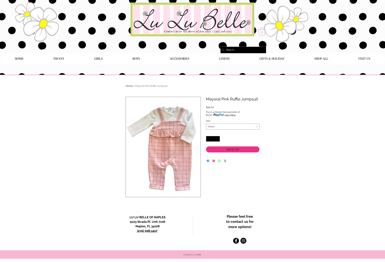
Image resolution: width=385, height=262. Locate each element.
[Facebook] (236, 241)
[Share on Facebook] (208, 161)
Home (129, 85)
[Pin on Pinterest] (214, 161)
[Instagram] (243, 241)
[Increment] (217, 138)
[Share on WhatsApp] (219, 161)
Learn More (230, 115)
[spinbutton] (213, 138)
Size (208, 121)
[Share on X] (225, 161)
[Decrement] (208, 138)
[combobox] (232, 127)
